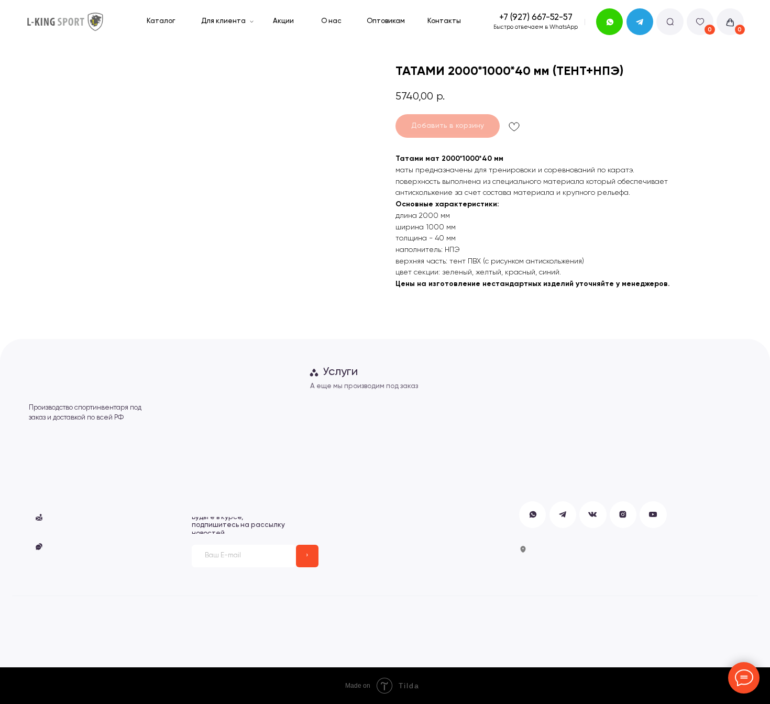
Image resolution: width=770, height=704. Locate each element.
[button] (91, 517)
